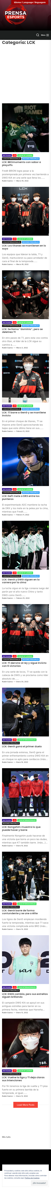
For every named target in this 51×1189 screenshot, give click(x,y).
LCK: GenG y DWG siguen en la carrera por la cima (21, 581)
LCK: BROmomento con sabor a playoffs (21, 163)
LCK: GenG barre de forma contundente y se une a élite (20, 912)
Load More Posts (25, 1104)
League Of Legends (25, 155)
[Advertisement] (25, 72)
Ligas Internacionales (12, 158)
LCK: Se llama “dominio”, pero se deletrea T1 (22, 330)
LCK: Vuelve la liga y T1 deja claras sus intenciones (23, 1079)
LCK (14, 155)
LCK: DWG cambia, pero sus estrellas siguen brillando (25, 995)
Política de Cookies (32, 1178)
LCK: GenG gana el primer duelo (22, 746)
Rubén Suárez (7, 181)
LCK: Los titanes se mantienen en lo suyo (24, 247)
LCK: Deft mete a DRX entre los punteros (20, 497)
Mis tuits (6, 1137)
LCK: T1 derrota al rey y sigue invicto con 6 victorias (24, 664)
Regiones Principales (31, 158)
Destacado (7, 155)
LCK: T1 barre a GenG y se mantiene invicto (24, 414)
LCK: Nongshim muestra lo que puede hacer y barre (21, 828)
